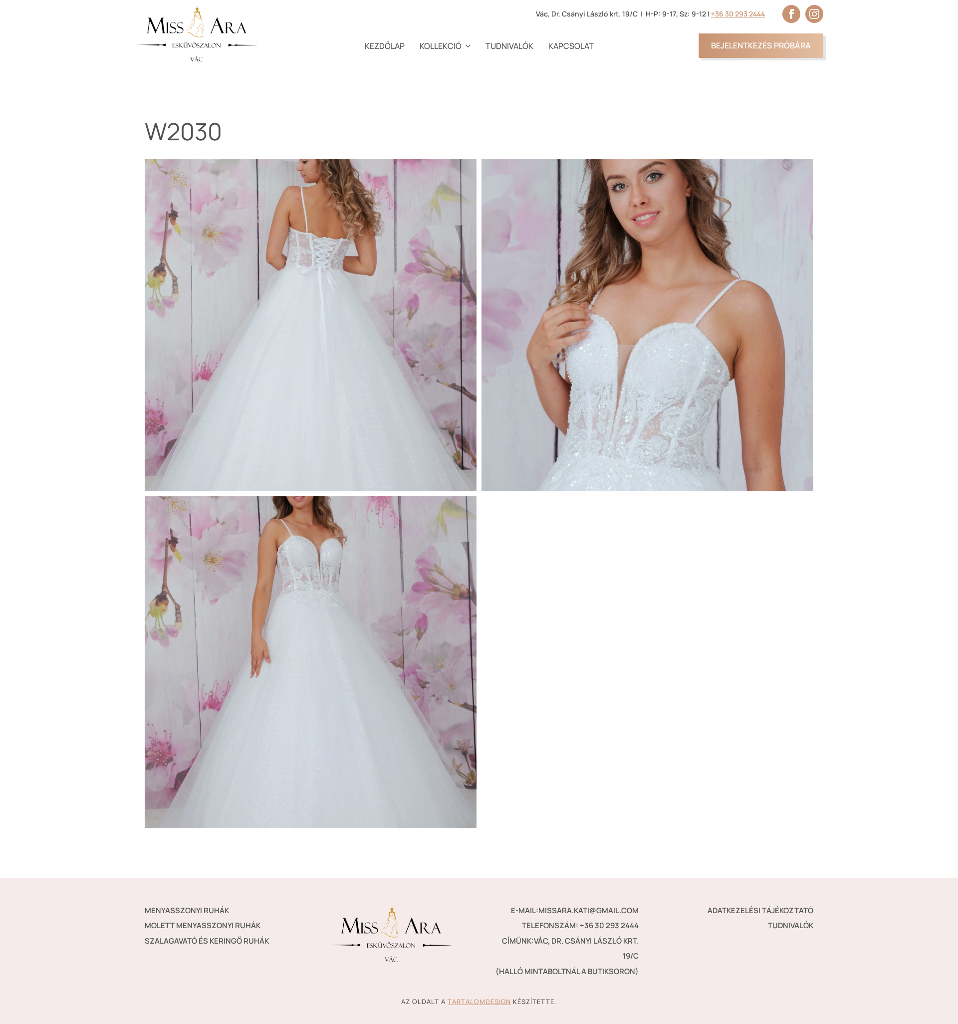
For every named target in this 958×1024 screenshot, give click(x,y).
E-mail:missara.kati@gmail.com (575, 910)
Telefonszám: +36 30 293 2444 (580, 925)
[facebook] (791, 14)
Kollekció (441, 46)
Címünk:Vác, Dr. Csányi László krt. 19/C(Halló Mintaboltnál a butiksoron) (567, 956)
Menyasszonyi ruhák (187, 910)
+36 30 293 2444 (738, 13)
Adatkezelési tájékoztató (760, 910)
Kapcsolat (571, 46)
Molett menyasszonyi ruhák (202, 925)
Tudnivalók (509, 46)
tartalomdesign (479, 1001)
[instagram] (814, 14)
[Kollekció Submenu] (466, 46)
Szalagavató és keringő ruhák (207, 941)
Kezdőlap (385, 46)
